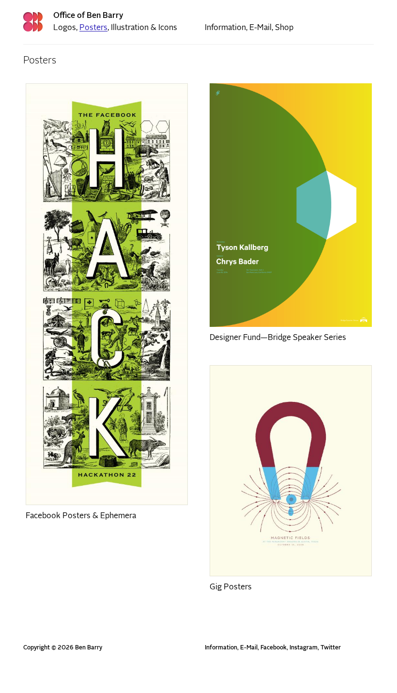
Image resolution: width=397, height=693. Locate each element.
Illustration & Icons (144, 27)
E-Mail (260, 27)
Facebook (273, 648)
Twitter (331, 648)
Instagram (304, 648)
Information (225, 27)
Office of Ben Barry (88, 15)
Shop (284, 27)
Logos (64, 27)
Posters (93, 27)
